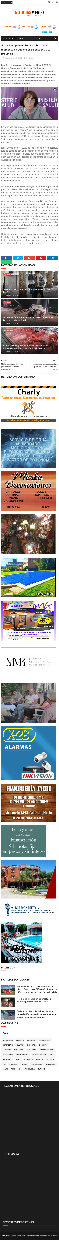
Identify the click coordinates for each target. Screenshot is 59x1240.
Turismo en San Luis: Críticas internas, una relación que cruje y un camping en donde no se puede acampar (36, 1014)
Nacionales (7, 1059)
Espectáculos (22, 1055)
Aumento (20, 1040)
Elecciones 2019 (46, 1050)
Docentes (43, 1045)
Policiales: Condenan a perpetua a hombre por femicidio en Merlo (34, 1000)
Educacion (18, 1050)
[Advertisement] (29, 1120)
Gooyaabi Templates (48, 1236)
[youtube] (57, 2)
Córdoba (31, 1040)
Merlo (52, 1055)
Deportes (31, 1045)
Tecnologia (16, 1069)
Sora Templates (18, 1236)
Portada (8, 38)
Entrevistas (8, 1055)
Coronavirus (44, 1040)
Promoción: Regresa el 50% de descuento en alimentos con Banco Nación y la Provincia (25, 347)
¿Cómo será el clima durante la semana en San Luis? (26, 291)
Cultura (20, 1045)
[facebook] (45, 2)
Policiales (28, 1059)
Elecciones (31, 1050)
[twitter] (53, 2)
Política (50, 1059)
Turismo (41, 1069)
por (4, 1064)
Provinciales (36, 1064)
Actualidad (8, 330)
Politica (39, 1059)
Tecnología (30, 1069)
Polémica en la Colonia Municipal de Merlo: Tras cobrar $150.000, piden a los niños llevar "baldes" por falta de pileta (37, 989)
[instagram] (48, 2)
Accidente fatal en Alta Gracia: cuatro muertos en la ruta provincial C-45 (28, 319)
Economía (7, 1050)
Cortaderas (8, 1045)
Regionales (50, 1064)
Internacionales (39, 1055)
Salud (5, 1069)
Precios (24, 1064)
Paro (18, 1059)
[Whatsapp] (6, 262)
